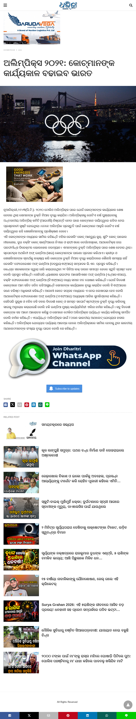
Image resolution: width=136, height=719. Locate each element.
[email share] (19, 404)
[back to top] (128, 704)
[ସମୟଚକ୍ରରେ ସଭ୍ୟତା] (21, 431)
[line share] (47, 404)
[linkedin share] (34, 404)
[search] (130, 5)
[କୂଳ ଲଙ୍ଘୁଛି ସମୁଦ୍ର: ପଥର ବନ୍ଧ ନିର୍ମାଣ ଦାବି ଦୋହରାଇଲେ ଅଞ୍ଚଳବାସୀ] (21, 457)
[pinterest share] (26, 404)
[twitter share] (12, 404)
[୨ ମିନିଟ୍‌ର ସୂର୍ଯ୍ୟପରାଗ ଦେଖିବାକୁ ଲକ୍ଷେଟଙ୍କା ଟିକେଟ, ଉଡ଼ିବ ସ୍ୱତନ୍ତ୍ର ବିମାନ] (21, 534)
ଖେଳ (20, 50)
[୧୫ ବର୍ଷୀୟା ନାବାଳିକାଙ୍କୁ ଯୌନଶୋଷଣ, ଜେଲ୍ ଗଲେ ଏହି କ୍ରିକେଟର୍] (21, 585)
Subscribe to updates (67, 388)
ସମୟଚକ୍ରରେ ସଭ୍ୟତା (58, 424)
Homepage (9, 50)
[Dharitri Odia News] (68, 5)
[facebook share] (6, 404)
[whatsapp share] (40, 404)
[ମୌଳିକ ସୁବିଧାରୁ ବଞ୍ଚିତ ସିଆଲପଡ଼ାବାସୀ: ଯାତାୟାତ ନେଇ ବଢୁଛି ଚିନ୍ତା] (21, 637)
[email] (48, 715)
